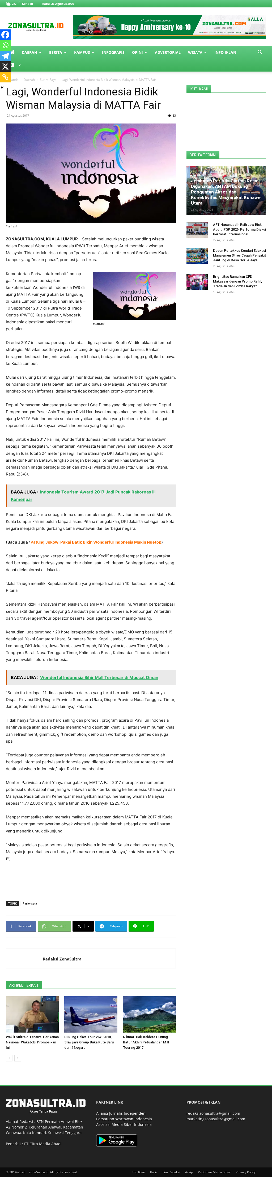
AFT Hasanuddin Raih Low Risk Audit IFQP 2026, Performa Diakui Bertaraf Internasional (239, 229)
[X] (5, 66)
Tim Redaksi (171, 1172)
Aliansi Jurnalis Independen (121, 1113)
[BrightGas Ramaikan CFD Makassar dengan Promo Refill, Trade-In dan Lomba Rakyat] (197, 282)
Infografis (113, 52)
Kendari (39, 1132)
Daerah (29, 52)
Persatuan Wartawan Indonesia (124, 1118)
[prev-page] (9, 1058)
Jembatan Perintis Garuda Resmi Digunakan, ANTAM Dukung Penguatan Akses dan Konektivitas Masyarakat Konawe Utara (226, 192)
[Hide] (2, 87)
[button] (259, 52)
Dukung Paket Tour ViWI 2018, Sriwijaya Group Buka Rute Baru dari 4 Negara (89, 1042)
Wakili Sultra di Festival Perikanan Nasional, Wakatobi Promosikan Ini (32, 1042)
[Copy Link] (5, 77)
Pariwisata (30, 903)
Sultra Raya (48, 79)
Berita (55, 52)
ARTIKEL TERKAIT (24, 985)
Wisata (195, 52)
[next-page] (17, 1058)
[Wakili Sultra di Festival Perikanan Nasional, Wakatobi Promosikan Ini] (32, 1014)
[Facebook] (5, 34)
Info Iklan (225, 52)
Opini (137, 52)
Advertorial (168, 52)
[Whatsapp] (5, 45)
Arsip (189, 1172)
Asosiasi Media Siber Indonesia (124, 1124)
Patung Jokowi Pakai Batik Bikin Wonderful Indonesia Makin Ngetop (96, 542)
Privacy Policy (246, 1172)
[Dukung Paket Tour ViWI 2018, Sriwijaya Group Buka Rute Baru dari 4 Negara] (90, 1014)
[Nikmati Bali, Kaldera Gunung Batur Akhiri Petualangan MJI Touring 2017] (149, 1014)
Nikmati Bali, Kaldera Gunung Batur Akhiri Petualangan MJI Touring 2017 (146, 1042)
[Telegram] (5, 56)
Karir (153, 1172)
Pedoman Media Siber (214, 1172)
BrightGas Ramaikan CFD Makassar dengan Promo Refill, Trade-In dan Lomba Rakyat (237, 281)
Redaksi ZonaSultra (62, 959)
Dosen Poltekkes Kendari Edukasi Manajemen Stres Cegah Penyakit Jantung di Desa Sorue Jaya (239, 255)
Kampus (82, 52)
